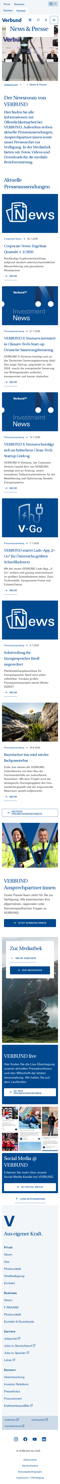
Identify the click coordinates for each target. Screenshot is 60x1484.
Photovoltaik (12, 1269)
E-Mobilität (11, 1307)
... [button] (24, 84)
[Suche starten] (38, 20)
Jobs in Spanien (15, 1353)
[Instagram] (16, 1439)
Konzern (10, 1370)
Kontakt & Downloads (19, 1321)
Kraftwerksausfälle (17, 1405)
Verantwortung (14, 1377)
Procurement (13, 1398)
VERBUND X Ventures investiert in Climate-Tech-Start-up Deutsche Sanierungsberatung (30, 344)
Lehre (8, 1360)
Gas (6, 1261)
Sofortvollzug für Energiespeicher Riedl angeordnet (21, 658)
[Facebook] (25, 1439)
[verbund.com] (9, 1221)
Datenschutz (30, 1459)
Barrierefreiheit (30, 1465)
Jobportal (11, 1338)
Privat (8, 1247)
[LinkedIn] (44, 1439)
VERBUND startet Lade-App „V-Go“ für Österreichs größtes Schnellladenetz (29, 556)
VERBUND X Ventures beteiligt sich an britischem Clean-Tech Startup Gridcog (29, 450)
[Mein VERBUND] (46, 20)
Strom (8, 1254)
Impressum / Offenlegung (30, 1477)
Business (10, 1293)
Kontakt (9, 1283)
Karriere (9, 1331)
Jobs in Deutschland (18, 1345)
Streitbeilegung (14, 1276)
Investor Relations (16, 1384)
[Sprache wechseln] (30, 20)
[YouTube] (35, 1439)
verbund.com (11, 84)
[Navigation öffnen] (54, 20)
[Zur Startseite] (11, 20)
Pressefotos (12, 1391)
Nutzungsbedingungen (30, 1471)
